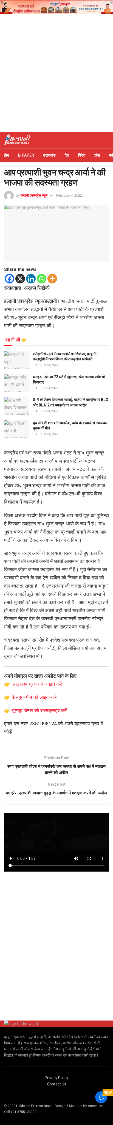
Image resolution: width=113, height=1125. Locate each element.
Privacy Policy (56, 1078)
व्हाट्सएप (20, 684)
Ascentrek (95, 1106)
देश (67, 155)
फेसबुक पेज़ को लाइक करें (34, 697)
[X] (20, 278)
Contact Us (56, 1084)
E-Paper (26, 155)
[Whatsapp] (41, 278)
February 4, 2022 (69, 195)
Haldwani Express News (34, 1106)
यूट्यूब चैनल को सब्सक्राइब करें (39, 710)
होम (6, 155)
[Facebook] (9, 278)
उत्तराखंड (49, 155)
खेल (97, 155)
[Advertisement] (56, 73)
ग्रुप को (36, 684)
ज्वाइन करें (53, 684)
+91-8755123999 (23, 1112)
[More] (52, 278)
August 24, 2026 (46, 365)
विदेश (81, 155)
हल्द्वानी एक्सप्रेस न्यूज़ (34, 195)
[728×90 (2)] (56, 6)
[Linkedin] (31, 278)
